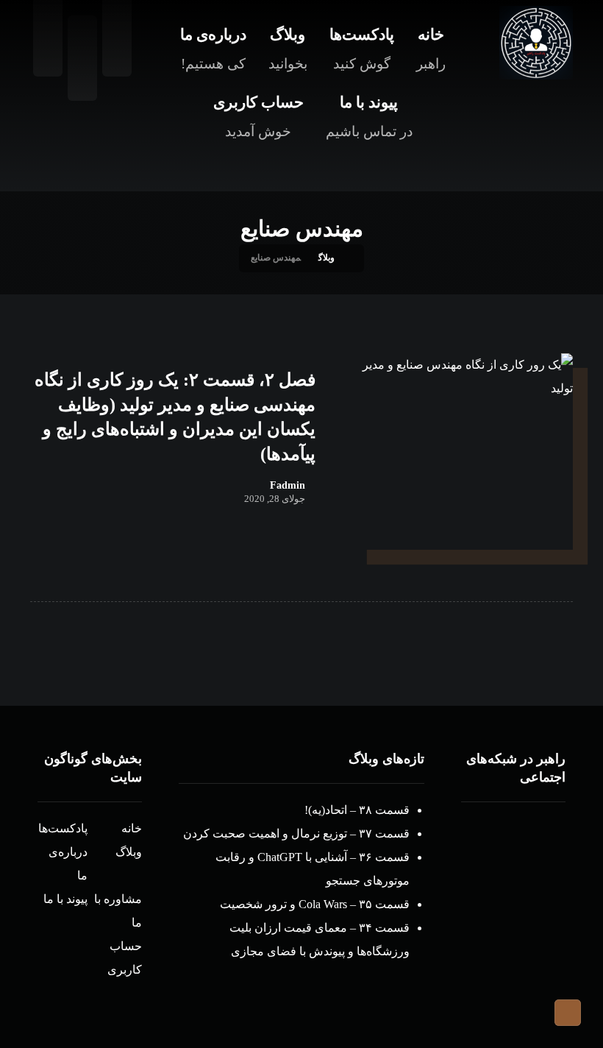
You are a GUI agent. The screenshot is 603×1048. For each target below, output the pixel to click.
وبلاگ (128, 852)
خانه (131, 828)
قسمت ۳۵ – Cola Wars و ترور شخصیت (315, 904)
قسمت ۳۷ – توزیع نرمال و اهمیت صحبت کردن (296, 833)
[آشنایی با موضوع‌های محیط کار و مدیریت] (536, 42)
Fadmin (287, 485)
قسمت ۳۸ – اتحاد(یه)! (357, 810)
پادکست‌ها (63, 828)
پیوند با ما (65, 899)
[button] (82, 58)
